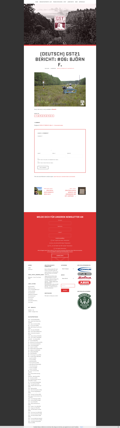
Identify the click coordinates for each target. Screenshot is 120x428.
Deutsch (54, 109)
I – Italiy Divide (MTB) (32, 361)
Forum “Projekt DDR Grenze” (34, 289)
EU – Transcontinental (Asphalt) (34, 343)
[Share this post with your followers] (40, 116)
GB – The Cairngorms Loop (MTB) (34, 354)
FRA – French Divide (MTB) (33, 345)
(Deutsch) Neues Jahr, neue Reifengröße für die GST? (51, 276)
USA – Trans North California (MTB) (35, 419)
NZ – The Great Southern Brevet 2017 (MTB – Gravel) (34, 380)
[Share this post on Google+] (48, 116)
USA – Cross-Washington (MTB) (34, 398)
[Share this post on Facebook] (36, 116)
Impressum (82, 2)
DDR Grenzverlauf (31, 288)
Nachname (60, 226)
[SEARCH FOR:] (67, 285)
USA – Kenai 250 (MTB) (32, 401)
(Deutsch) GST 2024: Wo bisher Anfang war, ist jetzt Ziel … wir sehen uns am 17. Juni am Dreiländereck (51, 286)
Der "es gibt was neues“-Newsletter (60, 240)
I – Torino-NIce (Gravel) (32, 366)
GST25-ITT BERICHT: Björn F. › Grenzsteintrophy (51, 125)
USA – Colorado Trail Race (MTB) (34, 394)
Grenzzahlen (30, 299)
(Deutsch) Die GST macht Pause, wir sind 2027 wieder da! (51, 270)
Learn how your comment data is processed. (64, 176)
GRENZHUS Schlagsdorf (33, 294)
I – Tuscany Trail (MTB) (32, 367)
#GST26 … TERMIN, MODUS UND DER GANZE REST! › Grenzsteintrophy (51, 283)
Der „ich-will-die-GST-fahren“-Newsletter (60, 243)
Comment (40, 136)
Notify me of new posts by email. (45, 162)
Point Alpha (30, 302)
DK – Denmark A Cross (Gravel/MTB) (35, 342)
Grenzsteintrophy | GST (46, 2)
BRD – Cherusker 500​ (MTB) (33, 330)
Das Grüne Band (31, 286)
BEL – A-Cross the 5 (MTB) (33, 325)
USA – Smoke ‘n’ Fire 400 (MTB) (34, 406)
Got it (81, 427)
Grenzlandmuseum (31, 296)
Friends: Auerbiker (31, 291)
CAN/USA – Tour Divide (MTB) (34, 339)
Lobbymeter (71, 2)
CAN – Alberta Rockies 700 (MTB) (34, 336)
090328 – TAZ (31, 310)
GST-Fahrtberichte (69, 68)
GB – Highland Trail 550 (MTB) (34, 350)
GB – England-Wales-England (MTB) (35, 348)
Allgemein (63, 68)
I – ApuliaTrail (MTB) (32, 358)
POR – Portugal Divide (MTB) (33, 384)
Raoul (46, 269)
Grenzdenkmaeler (31, 292)
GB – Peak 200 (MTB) (32, 353)
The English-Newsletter (60, 248)
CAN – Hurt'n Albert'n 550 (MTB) (34, 337)
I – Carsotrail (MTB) (32, 359)
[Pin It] (44, 116)
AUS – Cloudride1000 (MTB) (33, 319)
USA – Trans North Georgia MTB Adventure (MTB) (34, 422)
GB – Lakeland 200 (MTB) (33, 351)
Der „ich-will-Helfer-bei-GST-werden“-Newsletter (60, 245)
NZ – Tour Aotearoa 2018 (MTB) (34, 382)
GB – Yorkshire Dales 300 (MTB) (34, 356)
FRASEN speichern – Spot (59, 2)
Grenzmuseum (31, 297)
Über (76, 2)
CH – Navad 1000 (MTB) (33, 340)
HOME (29, 267)
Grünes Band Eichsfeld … (33, 300)
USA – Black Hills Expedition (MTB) (35, 389)
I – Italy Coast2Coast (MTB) (33, 362)
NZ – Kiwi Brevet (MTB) (32, 378)
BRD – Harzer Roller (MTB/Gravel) (35, 331)
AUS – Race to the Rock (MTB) (34, 324)
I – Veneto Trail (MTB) (32, 369)
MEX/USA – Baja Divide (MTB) (34, 376)
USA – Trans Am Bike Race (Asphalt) (35, 418)
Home (36, 2)
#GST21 (58, 68)
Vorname (60, 220)
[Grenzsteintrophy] (60, 24)
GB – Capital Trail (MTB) (33, 347)
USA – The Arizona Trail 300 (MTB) (35, 412)
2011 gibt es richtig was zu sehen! (51, 295)
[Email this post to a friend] (52, 116)
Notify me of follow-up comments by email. (48, 159)
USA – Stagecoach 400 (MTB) (34, 408)
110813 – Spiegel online (33, 311)
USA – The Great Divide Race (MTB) (35, 413)
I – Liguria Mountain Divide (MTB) (34, 364)
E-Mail (60, 232)
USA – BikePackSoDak (32, 388)
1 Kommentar (53, 68)
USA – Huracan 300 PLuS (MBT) (34, 400)
